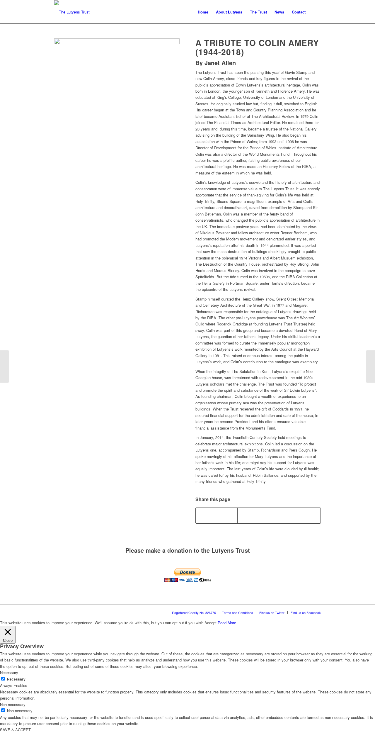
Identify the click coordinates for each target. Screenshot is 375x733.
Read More (227, 622)
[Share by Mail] (300, 515)
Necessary (16, 679)
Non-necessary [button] (12, 704)
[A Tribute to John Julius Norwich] (370, 366)
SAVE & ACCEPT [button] (15, 729)
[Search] (315, 12)
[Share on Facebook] (216, 515)
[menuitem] (203, 12)
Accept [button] (210, 622)
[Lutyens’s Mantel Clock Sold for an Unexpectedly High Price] (4, 366)
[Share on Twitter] (258, 515)
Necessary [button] (9, 672)
